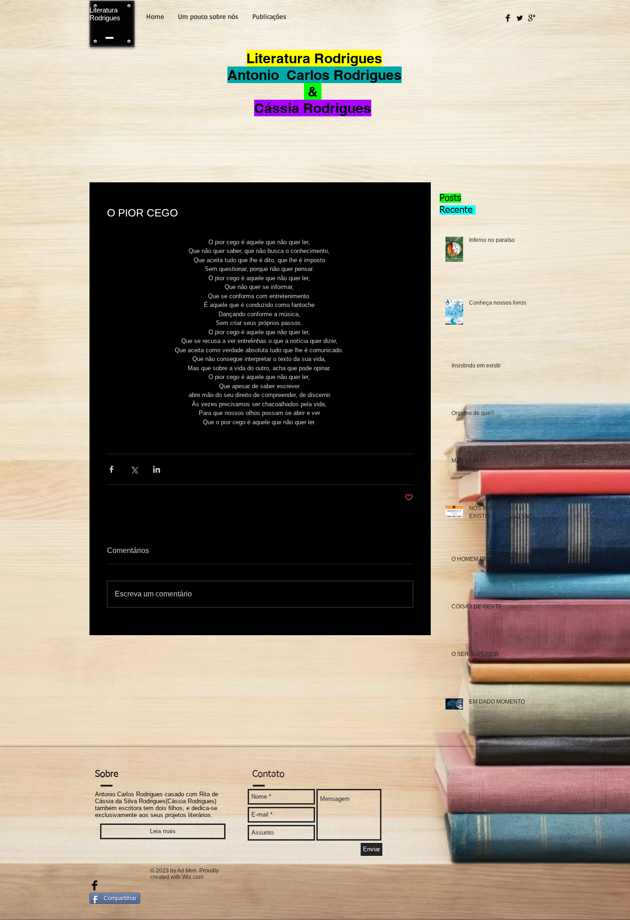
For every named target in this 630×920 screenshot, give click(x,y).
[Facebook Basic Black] (507, 18)
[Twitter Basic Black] (519, 18)
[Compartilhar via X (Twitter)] (134, 469)
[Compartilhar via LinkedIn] (156, 469)
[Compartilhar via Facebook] (111, 469)
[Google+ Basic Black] (531, 18)
